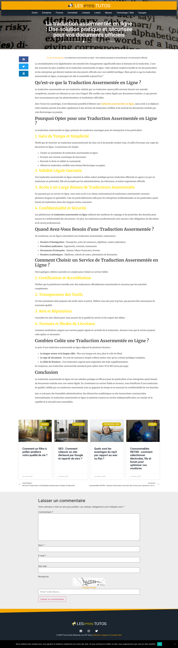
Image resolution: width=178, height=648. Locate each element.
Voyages (142, 12)
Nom (41, 545)
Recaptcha (43, 576)
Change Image (89, 587)
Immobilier (72, 12)
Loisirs (97, 12)
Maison (108, 12)
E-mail (42, 556)
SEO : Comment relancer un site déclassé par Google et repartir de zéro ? (70, 453)
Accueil (50, 58)
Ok (159, 644)
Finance (59, 12)
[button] (23, 59)
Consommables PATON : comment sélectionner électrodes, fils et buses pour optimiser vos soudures (141, 458)
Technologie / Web (125, 12)
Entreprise (46, 12)
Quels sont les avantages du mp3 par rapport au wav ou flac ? (105, 453)
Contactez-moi (116, 635)
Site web (42, 566)
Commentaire (45, 512)
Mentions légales (100, 635)
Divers (35, 12)
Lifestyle (86, 12)
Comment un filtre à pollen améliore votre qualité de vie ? (34, 452)
